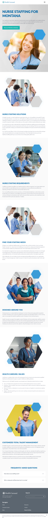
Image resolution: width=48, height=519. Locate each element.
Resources (26, 504)
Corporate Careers (6, 507)
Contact (26, 507)
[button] (44, 2)
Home (3, 504)
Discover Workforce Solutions (11, 27)
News (3, 510)
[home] (8, 2)
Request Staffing (27, 510)
